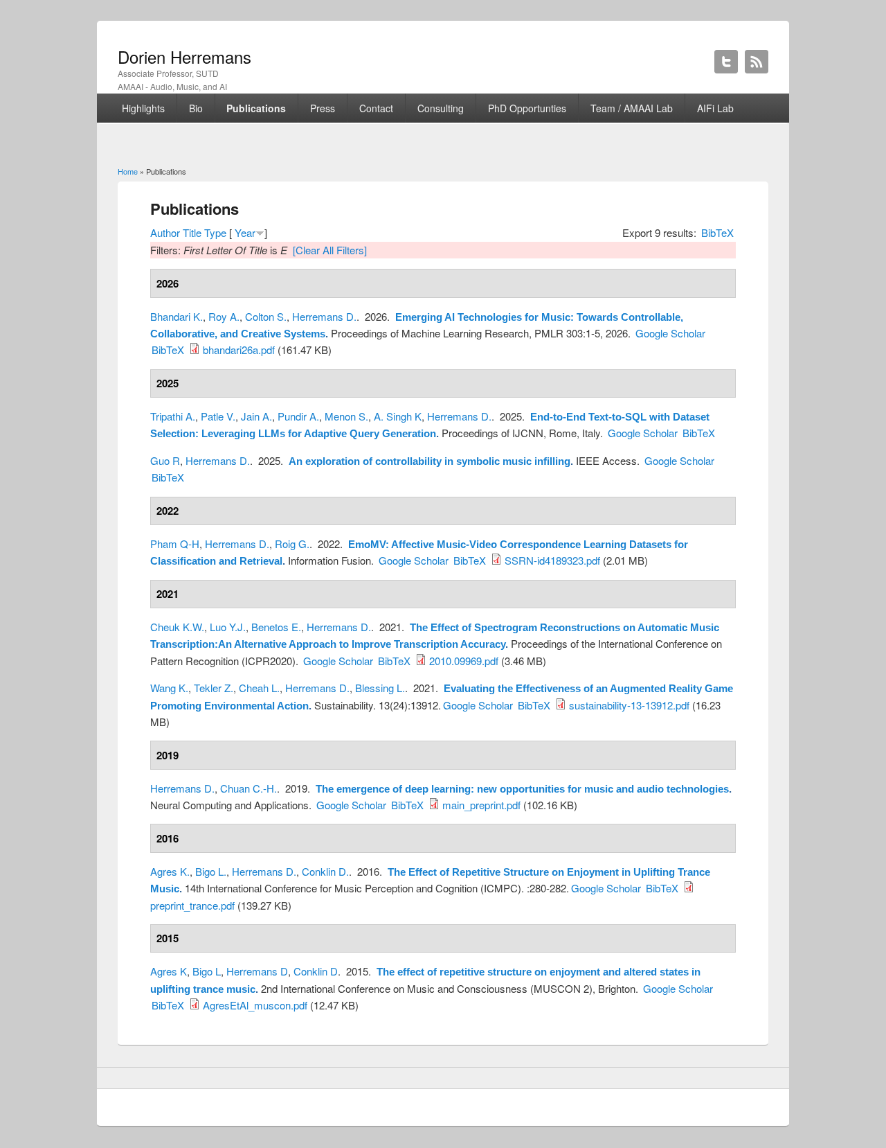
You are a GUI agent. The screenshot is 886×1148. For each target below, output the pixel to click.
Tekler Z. (213, 687)
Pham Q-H (174, 543)
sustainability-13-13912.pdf (629, 705)
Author (165, 232)
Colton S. (266, 316)
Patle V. (218, 416)
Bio (196, 108)
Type (215, 232)
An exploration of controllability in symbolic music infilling (429, 461)
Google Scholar (670, 333)
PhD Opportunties (527, 108)
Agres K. (170, 871)
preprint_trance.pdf (192, 905)
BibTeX (717, 232)
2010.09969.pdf (463, 660)
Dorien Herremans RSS (756, 61)
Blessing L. (380, 687)
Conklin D (315, 971)
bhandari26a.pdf (239, 349)
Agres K (168, 971)
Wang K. (169, 687)
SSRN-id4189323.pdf (552, 560)
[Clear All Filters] (330, 249)
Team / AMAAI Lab (631, 108)
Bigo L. (210, 871)
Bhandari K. (176, 316)
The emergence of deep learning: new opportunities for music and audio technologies (522, 789)
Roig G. (292, 543)
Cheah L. (259, 687)
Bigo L (206, 971)
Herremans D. (324, 316)
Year (245, 232)
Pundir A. (298, 416)
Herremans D (257, 971)
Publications (256, 108)
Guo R (165, 460)
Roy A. (223, 316)
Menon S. (346, 416)
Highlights (143, 108)
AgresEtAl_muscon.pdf (255, 1005)
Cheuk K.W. (177, 626)
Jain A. (256, 416)
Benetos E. (276, 626)
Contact (376, 108)
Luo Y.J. (228, 626)
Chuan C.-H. (248, 788)
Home (128, 171)
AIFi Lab (715, 108)
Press (322, 108)
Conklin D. (325, 871)
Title (192, 232)
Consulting (440, 108)
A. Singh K (398, 416)
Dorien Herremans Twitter (726, 61)
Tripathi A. (172, 416)
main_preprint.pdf (481, 804)
